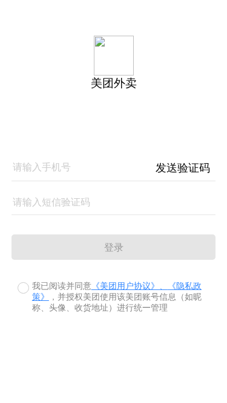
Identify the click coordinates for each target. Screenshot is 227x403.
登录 (113, 247)
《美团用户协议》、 (129, 286)
